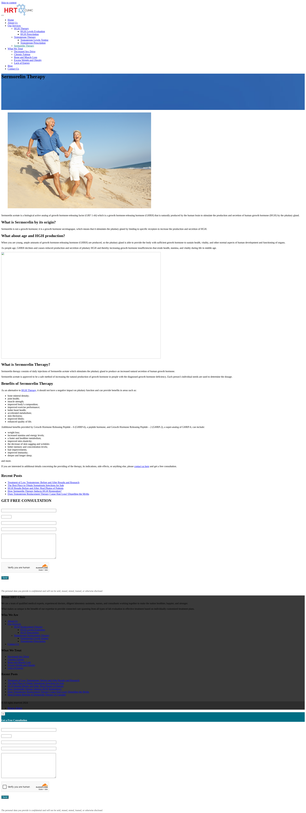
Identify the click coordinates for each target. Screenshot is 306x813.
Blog (10, 66)
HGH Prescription (29, 34)
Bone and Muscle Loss (25, 57)
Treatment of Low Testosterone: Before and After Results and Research (43, 482)
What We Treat (15, 48)
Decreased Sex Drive (24, 51)
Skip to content (8, 2)
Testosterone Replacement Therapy (31, 635)
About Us (13, 22)
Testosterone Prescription (33, 43)
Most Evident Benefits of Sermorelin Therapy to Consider (37, 694)
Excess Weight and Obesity (28, 60)
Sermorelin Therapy (24, 45)
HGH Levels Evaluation (32, 31)
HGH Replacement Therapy (28, 626)
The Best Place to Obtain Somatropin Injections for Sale (36, 485)
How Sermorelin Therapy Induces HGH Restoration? (35, 491)
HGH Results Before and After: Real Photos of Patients (35, 488)
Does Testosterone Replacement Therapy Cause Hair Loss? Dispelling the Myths (48, 494)
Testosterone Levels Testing (34, 40)
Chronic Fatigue (22, 54)
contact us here (141, 466)
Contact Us (13, 68)
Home (11, 20)
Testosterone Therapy (25, 37)
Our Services (14, 25)
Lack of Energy (22, 63)
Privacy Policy (15, 708)
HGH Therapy (21, 28)
